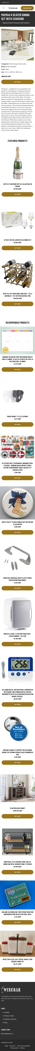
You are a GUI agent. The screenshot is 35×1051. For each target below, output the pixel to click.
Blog (5, 1022)
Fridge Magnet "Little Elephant (17, 416)
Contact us (12, 1046)
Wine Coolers (22, 64)
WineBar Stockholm (10, 1019)
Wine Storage (13, 64)
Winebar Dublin (9, 1016)
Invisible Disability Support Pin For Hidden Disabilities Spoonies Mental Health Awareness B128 (17, 752)
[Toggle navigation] (3, 7)
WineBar (7, 1012)
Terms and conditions (23, 1046)
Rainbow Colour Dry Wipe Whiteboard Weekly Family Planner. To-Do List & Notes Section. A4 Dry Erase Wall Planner (17, 359)
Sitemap (22, 1048)
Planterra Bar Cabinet (17, 808)
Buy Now (17, 82)
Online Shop (27, 8)
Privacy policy (14, 1048)
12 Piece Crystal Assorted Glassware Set (17, 240)
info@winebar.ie (5, 2)
